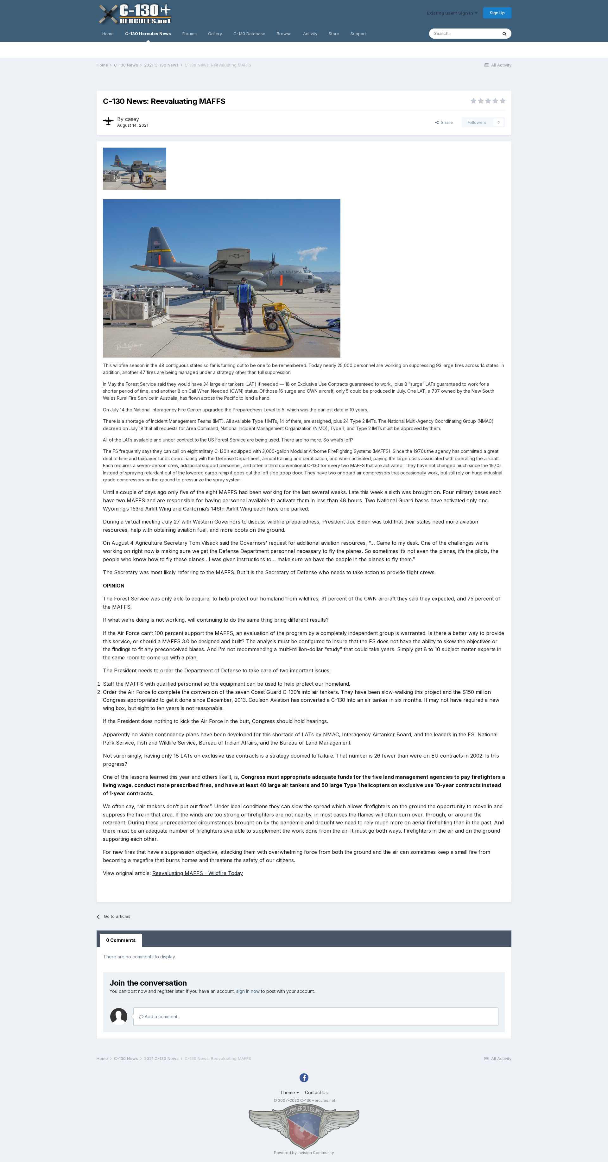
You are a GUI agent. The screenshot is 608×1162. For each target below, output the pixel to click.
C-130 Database (249, 33)
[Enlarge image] (221, 278)
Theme (288, 1092)
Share (446, 122)
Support (358, 33)
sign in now (248, 991)
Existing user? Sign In (451, 13)
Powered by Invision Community (304, 1152)
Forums (189, 33)
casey (132, 119)
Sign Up (497, 12)
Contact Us (316, 1092)
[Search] (504, 34)
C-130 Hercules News (148, 33)
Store (334, 33)
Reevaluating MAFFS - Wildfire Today (197, 873)
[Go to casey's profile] (108, 121)
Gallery (215, 33)
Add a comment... (161, 1016)
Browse (284, 33)
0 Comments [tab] (121, 940)
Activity (310, 33)
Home (108, 33)
